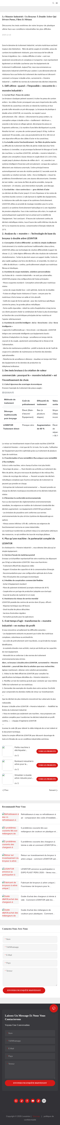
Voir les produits (47, 751)
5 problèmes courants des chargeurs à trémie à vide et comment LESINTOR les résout (39, 844)
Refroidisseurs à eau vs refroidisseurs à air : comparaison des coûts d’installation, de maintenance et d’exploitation (39, 816)
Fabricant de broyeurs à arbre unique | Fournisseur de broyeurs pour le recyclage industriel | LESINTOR (38, 884)
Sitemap (36, 1116)
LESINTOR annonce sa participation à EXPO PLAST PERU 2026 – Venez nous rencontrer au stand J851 (38, 871)
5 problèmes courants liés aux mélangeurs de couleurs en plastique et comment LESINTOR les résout (38, 830)
